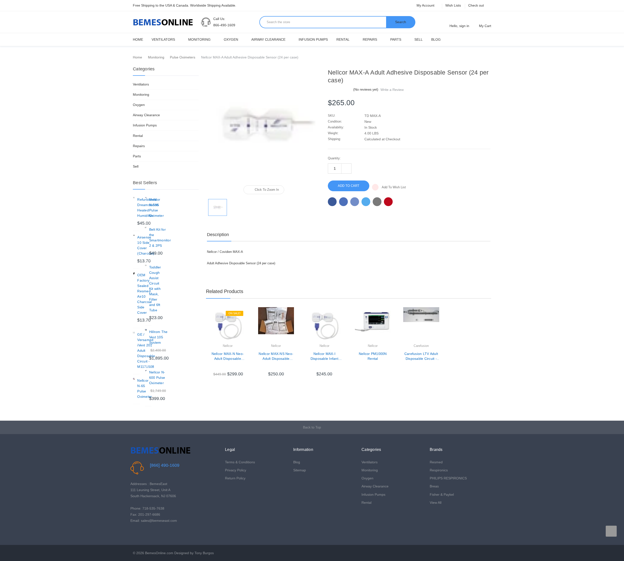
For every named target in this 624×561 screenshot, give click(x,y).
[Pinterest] (388, 201)
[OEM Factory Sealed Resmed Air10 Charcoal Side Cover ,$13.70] (134, 273)
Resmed (436, 462)
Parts (395, 39)
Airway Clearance (268, 39)
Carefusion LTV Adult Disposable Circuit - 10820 (421, 356)
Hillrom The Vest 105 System (158, 337)
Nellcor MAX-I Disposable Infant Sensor (324, 356)
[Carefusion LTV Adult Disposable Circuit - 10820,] (421, 325)
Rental (343, 39)
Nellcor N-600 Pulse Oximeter (157, 377)
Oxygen (231, 39)
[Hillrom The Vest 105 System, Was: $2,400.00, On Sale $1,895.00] (146, 330)
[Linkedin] (377, 201)
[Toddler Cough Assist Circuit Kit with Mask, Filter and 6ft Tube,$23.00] (146, 265)
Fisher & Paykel (442, 494)
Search (400, 22)
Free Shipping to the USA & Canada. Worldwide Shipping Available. (184, 5)
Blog (436, 39)
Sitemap (299, 470)
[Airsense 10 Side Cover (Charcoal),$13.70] (134, 236)
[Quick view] (245, 323)
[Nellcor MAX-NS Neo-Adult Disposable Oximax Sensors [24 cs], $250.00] (276, 325)
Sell (418, 39)
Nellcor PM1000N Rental (373, 356)
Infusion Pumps (313, 39)
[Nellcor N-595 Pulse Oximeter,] (146, 198)
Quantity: (334, 158)
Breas (434, 486)
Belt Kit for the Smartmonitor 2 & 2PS (160, 237)
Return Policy (235, 478)
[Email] (343, 201)
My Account (426, 5)
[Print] (354, 201)
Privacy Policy (235, 470)
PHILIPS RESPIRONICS (448, 478)
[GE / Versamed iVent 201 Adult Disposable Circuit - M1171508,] (134, 333)
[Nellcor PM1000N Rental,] (373, 325)
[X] (365, 201)
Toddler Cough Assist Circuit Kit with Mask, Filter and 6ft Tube (155, 288)
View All (435, 502)
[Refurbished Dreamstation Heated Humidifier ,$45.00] (134, 198)
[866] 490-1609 (164, 465)
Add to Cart (227, 366)
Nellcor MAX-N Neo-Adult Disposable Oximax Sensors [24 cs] (228, 356)
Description (218, 234)
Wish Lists (453, 5)
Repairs (370, 39)
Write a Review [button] (392, 90)
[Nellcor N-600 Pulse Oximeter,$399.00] (146, 370)
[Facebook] (332, 201)
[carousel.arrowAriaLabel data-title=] (611, 531)
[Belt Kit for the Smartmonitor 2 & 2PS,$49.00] (146, 228)
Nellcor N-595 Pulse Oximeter (156, 208)
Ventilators (163, 39)
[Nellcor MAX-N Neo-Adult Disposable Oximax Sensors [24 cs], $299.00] (228, 325)
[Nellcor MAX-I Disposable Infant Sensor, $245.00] (324, 325)
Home (138, 39)
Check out (476, 5)
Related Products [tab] (224, 291)
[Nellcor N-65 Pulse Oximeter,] (134, 379)
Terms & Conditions (240, 462)
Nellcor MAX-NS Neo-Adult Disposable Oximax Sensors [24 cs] (276, 356)
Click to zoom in (267, 189)
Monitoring (199, 39)
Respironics (439, 470)
